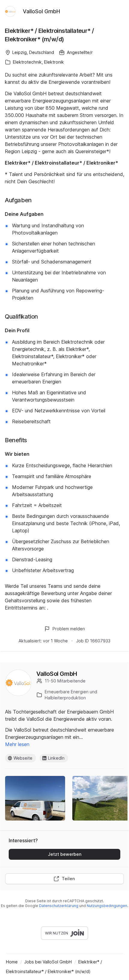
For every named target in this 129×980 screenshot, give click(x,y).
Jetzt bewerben (64, 854)
